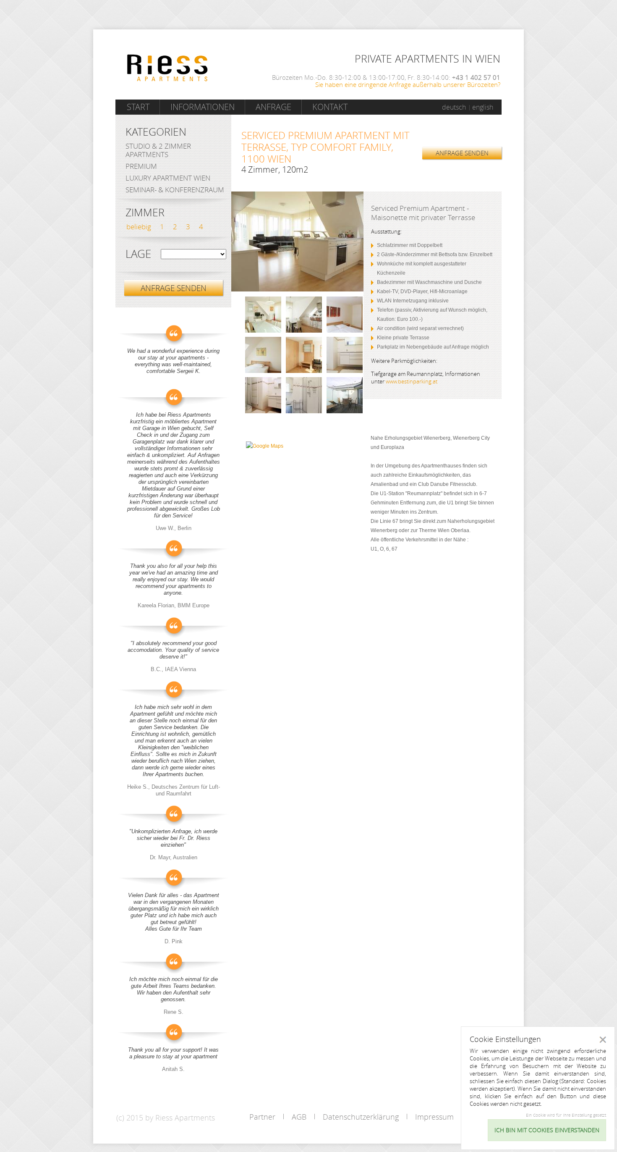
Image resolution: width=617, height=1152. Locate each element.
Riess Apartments (167, 67)
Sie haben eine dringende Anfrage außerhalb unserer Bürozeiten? (407, 84)
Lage (138, 254)
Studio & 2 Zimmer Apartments (158, 150)
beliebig (138, 226)
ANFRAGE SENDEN (462, 153)
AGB (299, 1117)
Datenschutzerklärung (361, 1117)
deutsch (454, 107)
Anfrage (273, 107)
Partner (262, 1117)
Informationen (202, 107)
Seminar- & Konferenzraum (174, 189)
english (482, 107)
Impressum (434, 1117)
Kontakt (330, 107)
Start (138, 107)
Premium (141, 166)
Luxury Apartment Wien (167, 178)
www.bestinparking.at (411, 381)
